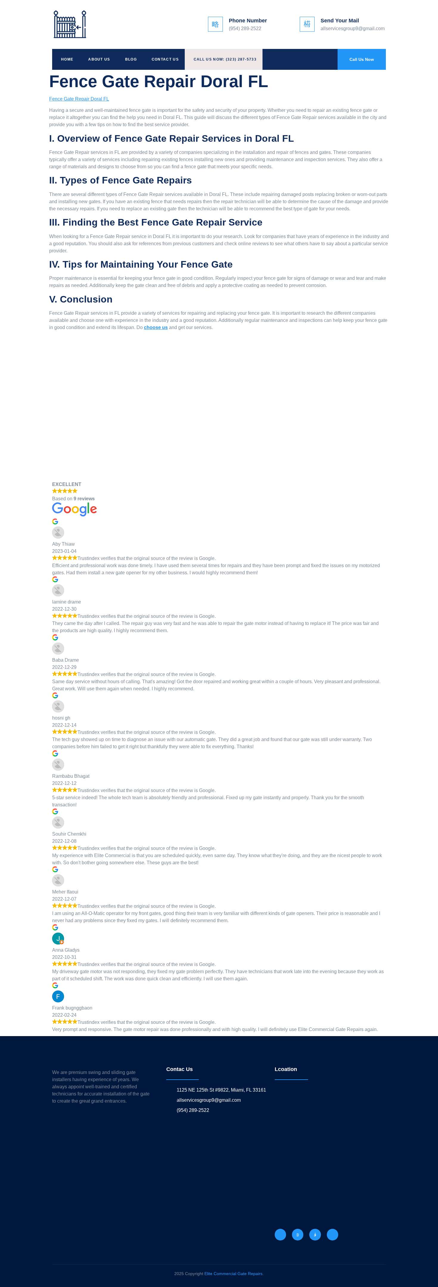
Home (67, 59)
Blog (131, 59)
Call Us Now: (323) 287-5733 (225, 59)
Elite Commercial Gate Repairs (233, 1273)
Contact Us (165, 59)
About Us (99, 59)
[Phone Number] (215, 24)
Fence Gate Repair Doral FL (79, 98)
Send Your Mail (340, 21)
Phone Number (248, 21)
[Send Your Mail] (307, 24)
